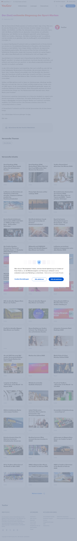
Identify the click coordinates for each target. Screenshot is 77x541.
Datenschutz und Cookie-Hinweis (53, 272)
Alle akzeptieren (56, 279)
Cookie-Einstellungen (21, 279)
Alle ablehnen (39, 279)
